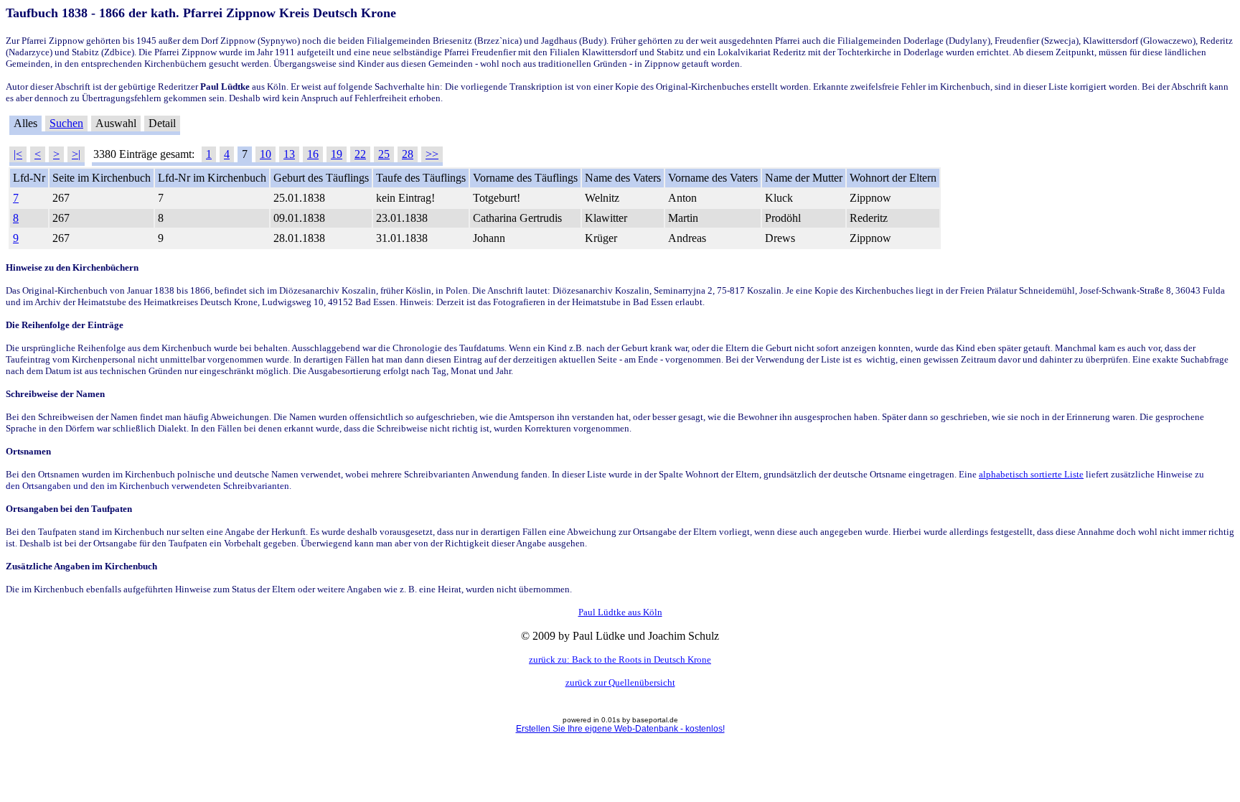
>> (432, 154)
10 (265, 154)
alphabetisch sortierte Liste (1031, 474)
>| (76, 154)
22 (360, 154)
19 (336, 154)
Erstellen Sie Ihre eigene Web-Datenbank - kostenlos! (620, 729)
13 (289, 154)
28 (407, 154)
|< (18, 154)
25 (384, 154)
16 (313, 154)
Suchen (66, 123)
